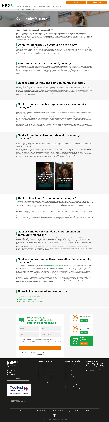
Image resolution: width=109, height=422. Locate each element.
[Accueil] (8, 7)
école (19, 7)
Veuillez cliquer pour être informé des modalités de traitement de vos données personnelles (40, 353)
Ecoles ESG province (78, 411)
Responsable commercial (71, 368)
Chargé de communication (25, 298)
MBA (37, 411)
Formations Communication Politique (47, 372)
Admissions (41, 7)
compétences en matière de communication (78, 151)
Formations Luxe (42, 366)
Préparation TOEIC (52, 411)
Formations (26, 7)
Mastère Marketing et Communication (64, 180)
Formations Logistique (44, 376)
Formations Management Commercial (48, 382)
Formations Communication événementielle (49, 370)
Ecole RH (42, 411)
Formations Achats (43, 374)
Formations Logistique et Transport (47, 378)
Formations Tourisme (43, 364)
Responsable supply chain (72, 376)
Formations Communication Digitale (47, 368)
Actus (22, 9)
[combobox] (43, 334)
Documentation (76, 2)
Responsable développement (72, 384)
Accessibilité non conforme (61, 419)
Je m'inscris (84, 320)
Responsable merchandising (72, 388)
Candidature (96, 2)
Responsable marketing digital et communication (31, 301)
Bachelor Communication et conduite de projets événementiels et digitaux (45, 177)
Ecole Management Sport (64, 411)
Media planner (69, 382)
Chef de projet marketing (71, 374)
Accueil (18, 9)
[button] (54, 415)
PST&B (88, 411)
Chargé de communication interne (27, 299)
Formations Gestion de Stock (45, 380)
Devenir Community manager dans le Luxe (30, 296)
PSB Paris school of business (27, 411)
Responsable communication (72, 372)
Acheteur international (71, 380)
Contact (58, 7)
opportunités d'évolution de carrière (53, 265)
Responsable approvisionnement (73, 386)
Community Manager (70, 364)
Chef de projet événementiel (72, 370)
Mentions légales (52, 419)
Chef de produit (69, 366)
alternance (50, 7)
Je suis (34, 7)
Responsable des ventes (71, 378)
